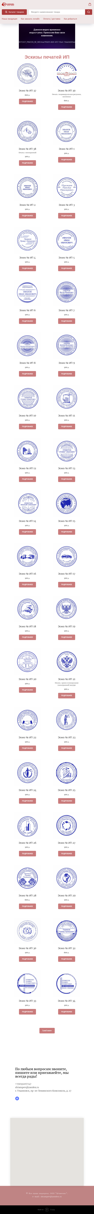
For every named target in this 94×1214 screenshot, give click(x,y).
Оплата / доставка (51, 19)
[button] (89, 4)
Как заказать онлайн (30, 19)
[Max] (17, 1098)
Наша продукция (9, 19)
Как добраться (70, 19)
